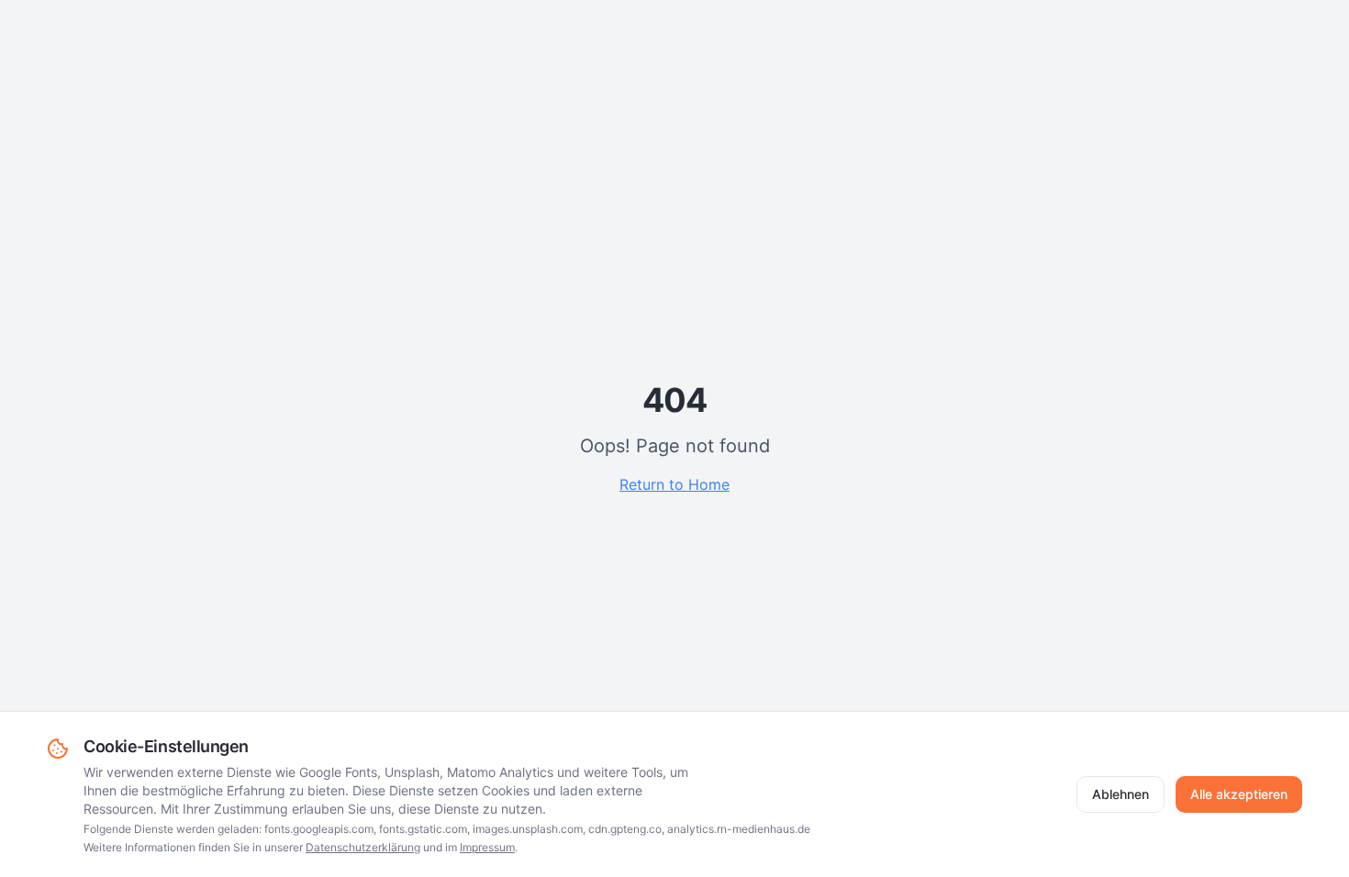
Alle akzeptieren (1239, 794)
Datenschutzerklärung (363, 847)
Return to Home (674, 484)
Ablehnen (1120, 794)
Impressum (487, 847)
